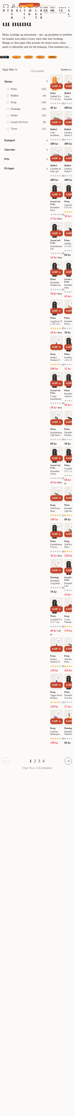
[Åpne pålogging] (14, 6)
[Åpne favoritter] (6, 6)
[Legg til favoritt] (58, 79)
